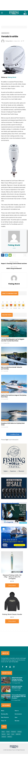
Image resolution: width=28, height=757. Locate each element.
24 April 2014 (16, 41)
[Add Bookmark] (25, 255)
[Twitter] (6, 666)
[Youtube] (10, 666)
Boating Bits (5, 33)
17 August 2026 (16, 690)
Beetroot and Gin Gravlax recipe (17, 687)
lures (13, 734)
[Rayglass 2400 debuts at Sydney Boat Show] (14, 412)
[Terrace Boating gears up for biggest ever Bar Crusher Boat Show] (14, 328)
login (6, 439)
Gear (16, 717)
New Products (5, 717)
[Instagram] (13, 666)
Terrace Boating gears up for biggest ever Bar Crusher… (19, 696)
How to (17, 710)
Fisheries (13, 731)
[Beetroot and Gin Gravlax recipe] (5, 689)
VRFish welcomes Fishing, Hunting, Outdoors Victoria (17, 679)
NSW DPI (18, 734)
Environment (18, 714)
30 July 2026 (5, 399)
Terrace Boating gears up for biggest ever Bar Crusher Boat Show (12, 340)
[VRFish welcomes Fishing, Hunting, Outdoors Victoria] (5, 680)
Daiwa (8, 731)
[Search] (25, 12)
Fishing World (9, 41)
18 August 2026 (16, 683)
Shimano (10, 736)
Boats (3, 731)
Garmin (3, 734)
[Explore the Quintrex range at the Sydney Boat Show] (14, 384)
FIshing (19, 731)
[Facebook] (2, 666)
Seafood (4, 736)
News (2, 710)
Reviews (17, 720)
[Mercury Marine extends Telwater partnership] (14, 356)
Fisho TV (3, 720)
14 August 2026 (5, 343)
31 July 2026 (5, 371)
